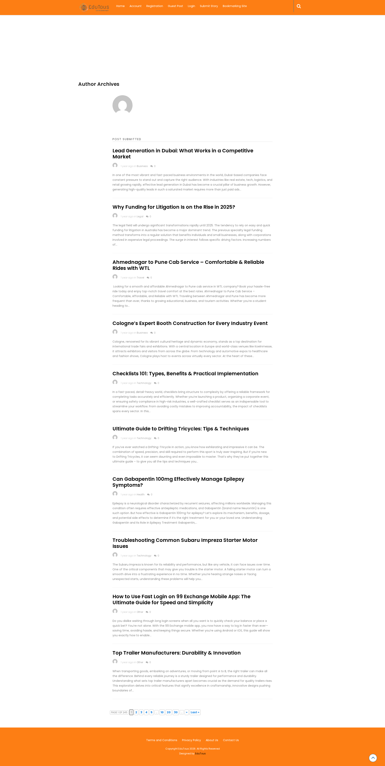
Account (136, 6)
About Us (212, 740)
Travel (140, 277)
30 (176, 712)
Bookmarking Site (235, 6)
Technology (144, 383)
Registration (154, 6)
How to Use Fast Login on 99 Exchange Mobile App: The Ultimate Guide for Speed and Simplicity (181, 599)
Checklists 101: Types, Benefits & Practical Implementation (185, 373)
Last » (195, 712)
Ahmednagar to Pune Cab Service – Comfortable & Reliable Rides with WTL (188, 265)
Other (140, 612)
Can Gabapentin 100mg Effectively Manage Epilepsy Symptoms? (178, 482)
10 (162, 712)
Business (142, 166)
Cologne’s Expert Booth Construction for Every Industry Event (190, 323)
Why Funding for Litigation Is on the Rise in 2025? (173, 206)
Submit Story (209, 6)
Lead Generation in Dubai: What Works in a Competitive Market (182, 153)
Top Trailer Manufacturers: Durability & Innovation (176, 652)
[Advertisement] (192, 53)
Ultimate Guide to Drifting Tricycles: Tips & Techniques (180, 428)
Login (191, 6)
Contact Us (231, 740)
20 (169, 712)
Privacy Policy (191, 740)
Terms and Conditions (161, 740)
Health (141, 494)
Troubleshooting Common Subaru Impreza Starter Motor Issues (185, 543)
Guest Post (175, 6)
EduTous (200, 753)
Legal (140, 216)
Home (120, 6)
